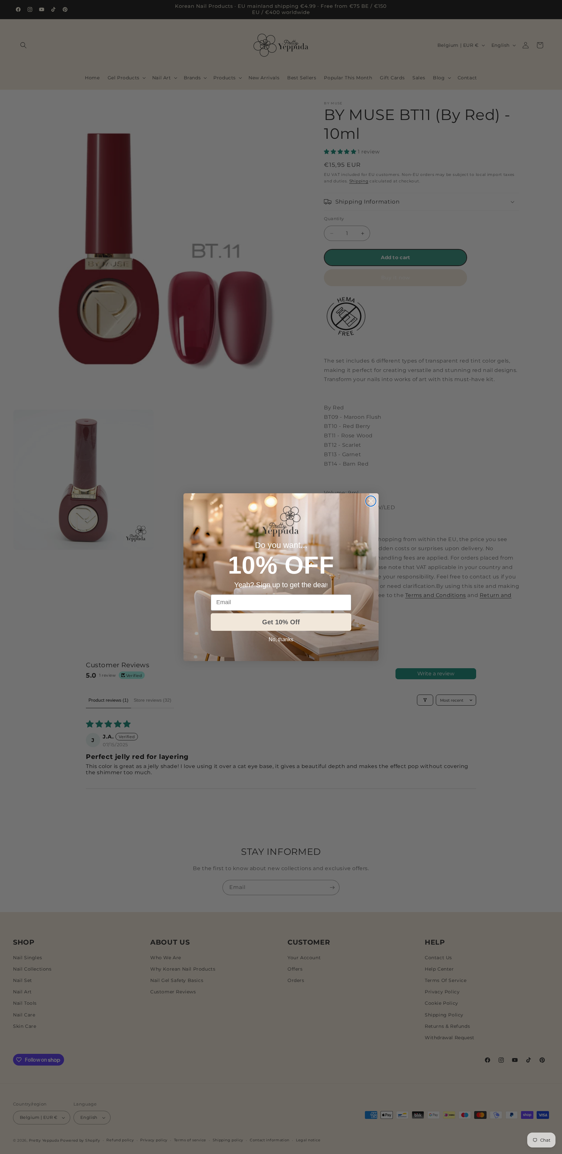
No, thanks (281, 639)
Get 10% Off (281, 622)
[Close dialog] (371, 501)
